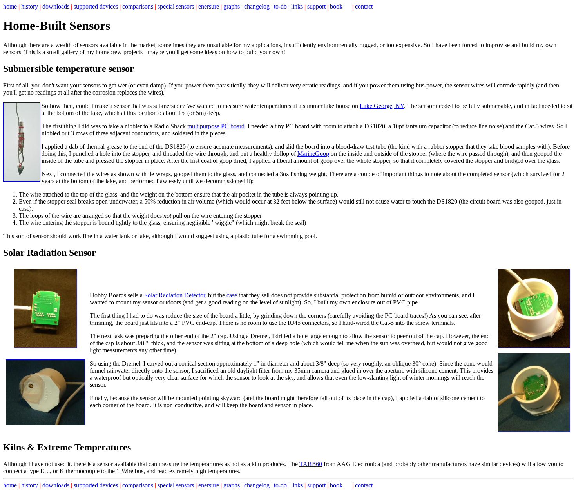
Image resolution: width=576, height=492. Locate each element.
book (336, 6)
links (297, 6)
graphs (231, 6)
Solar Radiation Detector (174, 295)
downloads (55, 6)
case (231, 295)
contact (364, 6)
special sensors (176, 6)
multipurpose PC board (216, 126)
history (29, 6)
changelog (257, 6)
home (10, 6)
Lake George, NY (382, 105)
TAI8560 (310, 464)
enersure (208, 6)
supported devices (96, 6)
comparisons (137, 6)
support (316, 6)
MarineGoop (313, 153)
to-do (280, 6)
